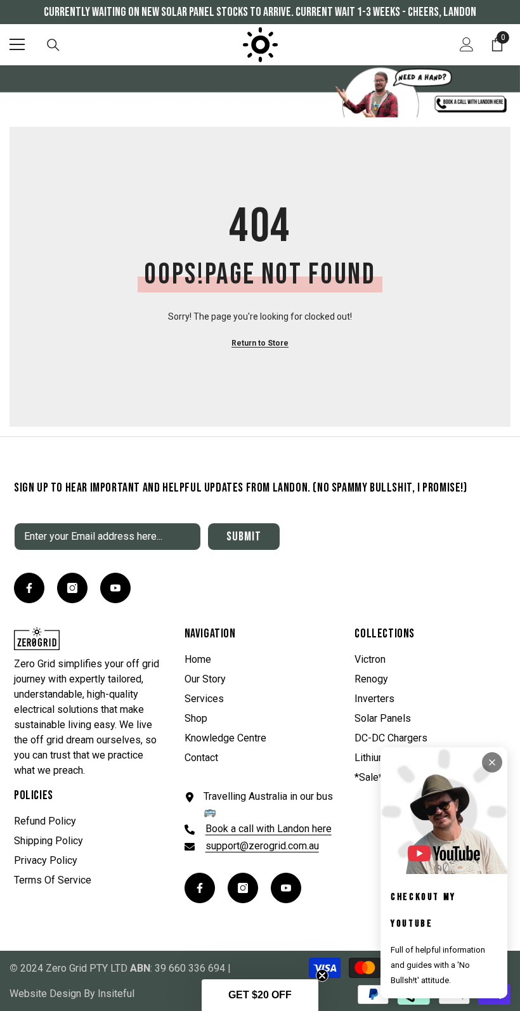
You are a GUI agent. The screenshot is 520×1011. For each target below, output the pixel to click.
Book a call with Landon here (268, 829)
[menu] (17, 44)
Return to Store (260, 343)
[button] (260, 995)
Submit (243, 536)
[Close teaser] (322, 975)
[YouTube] (115, 588)
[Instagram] (72, 588)
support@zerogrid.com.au (262, 846)
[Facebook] (29, 588)
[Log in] (467, 44)
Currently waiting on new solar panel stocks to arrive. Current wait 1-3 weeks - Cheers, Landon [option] (260, 12)
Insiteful (116, 994)
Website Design (45, 994)
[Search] (53, 45)
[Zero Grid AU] (260, 91)
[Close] (492, 762)
